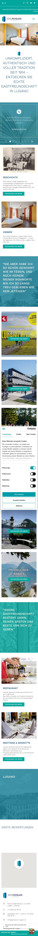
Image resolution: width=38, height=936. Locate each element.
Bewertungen (16, 9)
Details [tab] (18, 434)
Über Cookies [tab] (31, 434)
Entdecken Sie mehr (19, 129)
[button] (10, 141)
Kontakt (9, 9)
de (5, 3)
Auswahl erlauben (19, 500)
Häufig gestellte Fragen (11, 928)
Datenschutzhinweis (20, 926)
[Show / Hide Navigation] (33, 19)
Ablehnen (19, 506)
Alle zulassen (19, 494)
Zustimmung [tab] (6, 434)
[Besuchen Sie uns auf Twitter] (34, 3)
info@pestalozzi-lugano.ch (16, 920)
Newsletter (29, 9)
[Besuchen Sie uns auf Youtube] (31, 3)
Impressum (7, 926)
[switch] (33, 473)
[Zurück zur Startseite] (11, 19)
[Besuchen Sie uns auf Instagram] (27, 3)
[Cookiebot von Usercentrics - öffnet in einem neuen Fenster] (27, 429)
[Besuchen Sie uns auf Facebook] (24, 3)
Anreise (23, 9)
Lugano (4, 9)
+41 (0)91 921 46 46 (14, 910)
